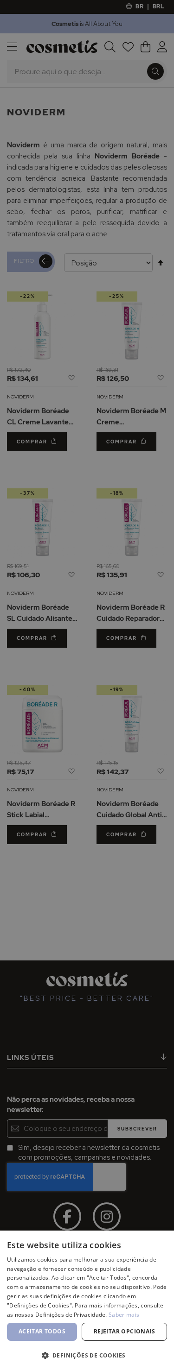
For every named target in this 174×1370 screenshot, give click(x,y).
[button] (87, 1355)
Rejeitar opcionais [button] (124, 1331)
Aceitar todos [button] (42, 1331)
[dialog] (87, 685)
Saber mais (124, 1315)
